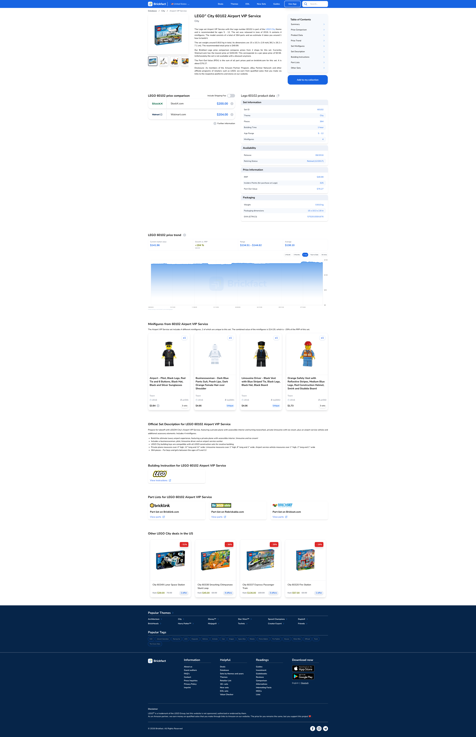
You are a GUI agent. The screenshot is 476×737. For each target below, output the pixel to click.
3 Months (297, 255)
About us (188, 666)
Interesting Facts (263, 687)
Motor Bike (297, 639)
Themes (234, 4)
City (322, 115)
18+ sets (224, 684)
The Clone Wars (155, 644)
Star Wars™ (243, 619)
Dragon (231, 639)
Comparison (261, 680)
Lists (258, 694)
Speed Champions (276, 619)
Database (224, 670)
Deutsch (305, 683)
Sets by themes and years (232, 673)
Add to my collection (308, 79)
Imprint (187, 687)
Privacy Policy (190, 684)
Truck (316, 639)
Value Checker (226, 694)
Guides (276, 4)
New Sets (261, 4)
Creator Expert (275, 623)
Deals (220, 4)
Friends (301, 623)
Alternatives (261, 684)
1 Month (287, 255)
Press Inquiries (190, 680)
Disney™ (212, 619)
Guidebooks (261, 673)
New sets (224, 687)
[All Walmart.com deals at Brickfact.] (157, 114)
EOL (248, 4)
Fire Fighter (276, 639)
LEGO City (270, 29)
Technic (241, 623)
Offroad (307, 639)
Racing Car (176, 639)
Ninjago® (212, 623)
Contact (187, 677)
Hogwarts (195, 639)
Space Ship (242, 639)
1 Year (305, 255)
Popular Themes (159, 612)
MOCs (259, 691)
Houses (286, 639)
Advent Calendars (163, 639)
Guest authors (190, 670)
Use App (292, 4)
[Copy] (277, 95)
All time (324, 255)
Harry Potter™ (184, 623)
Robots (252, 639)
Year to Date (314, 255)
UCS (185, 639)
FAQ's (187, 673)
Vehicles (205, 639)
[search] (305, 3)
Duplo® (301, 619)
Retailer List (225, 680)
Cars (223, 639)
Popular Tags (157, 632)
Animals (215, 639)
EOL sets (224, 691)
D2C (151, 639)
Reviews (260, 677)
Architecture (153, 619)
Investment (261, 670)
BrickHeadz (153, 623)
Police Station (263, 639)
